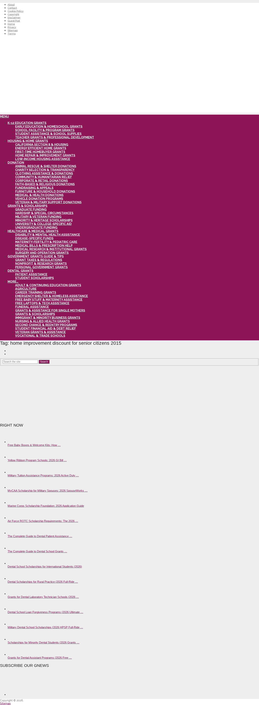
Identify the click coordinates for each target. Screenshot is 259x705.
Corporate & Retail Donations (41, 180)
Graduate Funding (31, 209)
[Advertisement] (129, 86)
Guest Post (14, 20)
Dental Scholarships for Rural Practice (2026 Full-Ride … (43, 581)
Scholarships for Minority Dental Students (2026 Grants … (43, 642)
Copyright (13, 14)
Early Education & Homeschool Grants (48, 126)
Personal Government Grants (41, 267)
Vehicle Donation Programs (39, 198)
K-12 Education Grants (27, 123)
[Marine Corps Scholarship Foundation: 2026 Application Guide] (14, 502)
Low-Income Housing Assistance (42, 159)
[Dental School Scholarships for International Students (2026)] (14, 563)
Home (11, 24)
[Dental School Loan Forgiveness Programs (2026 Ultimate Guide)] (14, 608)
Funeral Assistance (32, 307)
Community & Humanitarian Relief (43, 177)
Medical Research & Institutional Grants (51, 249)
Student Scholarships (34, 278)
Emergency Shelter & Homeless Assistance (51, 296)
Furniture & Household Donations (45, 191)
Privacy (12, 27)
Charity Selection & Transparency (45, 170)
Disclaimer (14, 17)
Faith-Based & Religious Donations (45, 184)
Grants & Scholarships (27, 206)
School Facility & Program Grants (45, 130)
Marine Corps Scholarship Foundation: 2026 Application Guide (46, 505)
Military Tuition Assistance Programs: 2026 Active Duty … (43, 475)
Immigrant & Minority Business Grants (47, 317)
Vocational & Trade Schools (40, 336)
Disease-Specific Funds (34, 238)
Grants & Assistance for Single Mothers (50, 310)
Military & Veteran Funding (38, 216)
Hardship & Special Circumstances (44, 213)
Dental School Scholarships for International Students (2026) (45, 566)
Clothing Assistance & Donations (44, 173)
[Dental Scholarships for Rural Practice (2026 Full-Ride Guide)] (14, 578)
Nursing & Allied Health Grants (42, 321)
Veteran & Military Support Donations (48, 202)
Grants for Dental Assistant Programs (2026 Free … (40, 657)
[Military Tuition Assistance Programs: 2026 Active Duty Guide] (14, 472)
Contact (12, 7)
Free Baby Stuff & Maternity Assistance (48, 299)
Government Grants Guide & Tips (36, 256)
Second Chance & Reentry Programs (46, 325)
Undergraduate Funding (36, 227)
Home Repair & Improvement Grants (45, 155)
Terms (12, 33)
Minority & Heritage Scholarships (44, 220)
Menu (4, 116)
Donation (16, 162)
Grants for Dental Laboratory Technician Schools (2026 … (43, 597)
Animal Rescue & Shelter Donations (45, 166)
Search (44, 361)
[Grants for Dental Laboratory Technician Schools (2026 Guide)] (14, 593)
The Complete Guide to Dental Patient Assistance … (40, 536)
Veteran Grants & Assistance (40, 332)
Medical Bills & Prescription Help (44, 245)
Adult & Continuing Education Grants (48, 285)
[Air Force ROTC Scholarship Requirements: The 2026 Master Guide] (14, 517)
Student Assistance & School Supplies (48, 134)
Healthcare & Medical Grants (33, 231)
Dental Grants (20, 271)
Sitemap (13, 30)
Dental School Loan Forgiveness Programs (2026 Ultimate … (45, 612)
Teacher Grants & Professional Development (54, 137)
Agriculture (26, 289)
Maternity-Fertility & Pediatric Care (46, 242)
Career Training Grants (35, 292)
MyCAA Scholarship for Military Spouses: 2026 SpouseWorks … (48, 490)
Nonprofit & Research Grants (41, 263)
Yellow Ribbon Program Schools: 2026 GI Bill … (37, 460)
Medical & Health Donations (39, 195)
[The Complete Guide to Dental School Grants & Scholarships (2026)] (14, 548)
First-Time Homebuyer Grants (40, 152)
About (11, 4)
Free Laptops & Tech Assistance (42, 303)
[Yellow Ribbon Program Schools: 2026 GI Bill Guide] (14, 457)
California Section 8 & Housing (41, 144)
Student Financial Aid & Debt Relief (45, 328)
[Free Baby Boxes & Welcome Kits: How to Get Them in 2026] (14, 441)
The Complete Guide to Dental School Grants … (37, 551)
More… (13, 281)
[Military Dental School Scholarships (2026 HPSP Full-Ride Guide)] (14, 624)
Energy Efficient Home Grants (40, 148)
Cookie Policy (16, 11)
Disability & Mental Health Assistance (47, 235)
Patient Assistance (31, 274)
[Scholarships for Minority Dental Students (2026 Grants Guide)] (14, 639)
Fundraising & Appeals (34, 188)
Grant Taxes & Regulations (38, 260)
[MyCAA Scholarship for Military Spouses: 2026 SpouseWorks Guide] (14, 487)
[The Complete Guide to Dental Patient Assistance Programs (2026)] (14, 533)
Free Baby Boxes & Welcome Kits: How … (34, 445)
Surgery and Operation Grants (42, 253)
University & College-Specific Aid (43, 224)
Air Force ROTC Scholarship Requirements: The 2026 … (43, 521)
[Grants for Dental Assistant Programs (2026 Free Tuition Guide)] (14, 654)
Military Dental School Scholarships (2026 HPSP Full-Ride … (45, 627)
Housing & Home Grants (28, 141)
